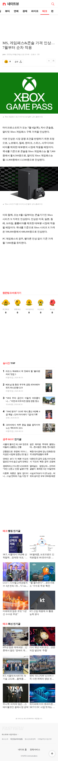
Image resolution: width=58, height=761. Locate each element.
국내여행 (9, 404)
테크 (44, 11)
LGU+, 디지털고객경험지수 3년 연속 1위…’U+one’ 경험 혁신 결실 (15, 585)
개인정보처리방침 (16, 739)
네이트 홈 (22, 749)
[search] (52, 3)
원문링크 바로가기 (12, 293)
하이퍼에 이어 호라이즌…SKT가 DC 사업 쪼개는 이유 (42, 706)
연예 (16, 11)
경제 (25, 11)
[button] (52, 753)
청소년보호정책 (30, 739)
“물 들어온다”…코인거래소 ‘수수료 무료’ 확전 (42, 584)
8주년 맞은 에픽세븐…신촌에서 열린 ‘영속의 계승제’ (15, 649)
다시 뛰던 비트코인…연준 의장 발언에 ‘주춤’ (42, 649)
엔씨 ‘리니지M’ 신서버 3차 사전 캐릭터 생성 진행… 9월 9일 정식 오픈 (41, 678)
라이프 (34, 11)
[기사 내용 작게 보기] (49, 62)
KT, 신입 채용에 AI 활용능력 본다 (41, 612)
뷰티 (7, 11)
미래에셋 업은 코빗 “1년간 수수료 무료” (15, 612)
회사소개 (5, 739)
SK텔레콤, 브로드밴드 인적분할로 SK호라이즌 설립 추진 (42, 556)
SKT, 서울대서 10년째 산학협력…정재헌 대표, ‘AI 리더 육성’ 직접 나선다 (15, 556)
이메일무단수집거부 (45, 739)
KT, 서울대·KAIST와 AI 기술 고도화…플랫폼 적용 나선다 (15, 678)
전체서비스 (35, 749)
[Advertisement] (29, 25)
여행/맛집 (9, 378)
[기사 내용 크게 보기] (53, 62)
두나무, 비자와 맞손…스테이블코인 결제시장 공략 (15, 705)
